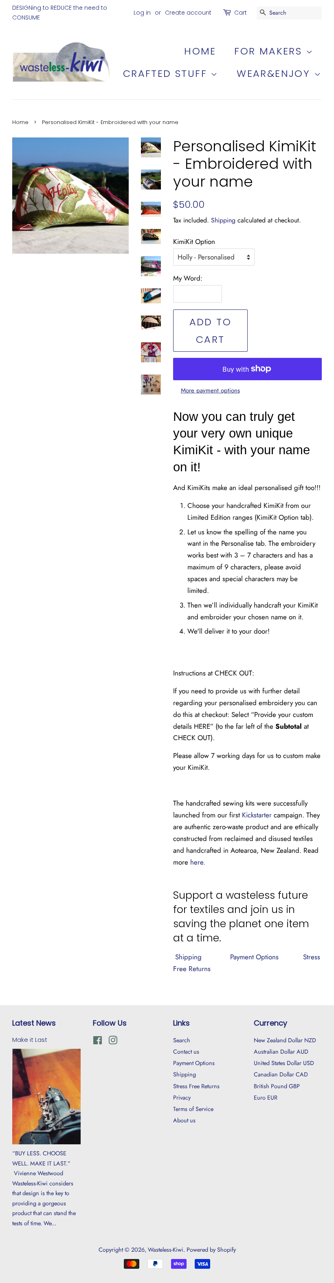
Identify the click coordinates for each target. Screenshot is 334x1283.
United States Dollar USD (284, 1063)
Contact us (186, 1052)
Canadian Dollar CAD (281, 1074)
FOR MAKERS (269, 51)
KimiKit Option (194, 241)
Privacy (182, 1097)
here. (197, 862)
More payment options (210, 390)
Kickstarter (257, 815)
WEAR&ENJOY (275, 73)
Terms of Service (193, 1109)
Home (200, 51)
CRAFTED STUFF (167, 73)
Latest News (34, 1023)
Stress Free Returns (196, 1086)
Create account (188, 13)
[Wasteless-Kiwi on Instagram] (112, 1042)
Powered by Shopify (211, 1250)
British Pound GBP (277, 1086)
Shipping (223, 220)
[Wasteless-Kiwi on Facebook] (97, 1042)
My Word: (187, 278)
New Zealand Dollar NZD (285, 1040)
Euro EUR (265, 1097)
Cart (240, 13)
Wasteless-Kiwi (165, 1250)
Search (181, 1040)
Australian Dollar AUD (281, 1052)
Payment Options (253, 957)
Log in (142, 13)
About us (184, 1120)
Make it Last (29, 1040)
